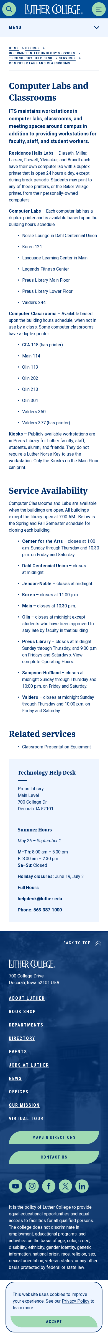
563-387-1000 (48, 910)
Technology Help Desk (30, 58)
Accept (54, 1321)
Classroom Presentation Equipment (56, 747)
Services (67, 58)
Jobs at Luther (29, 1065)
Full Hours (28, 887)
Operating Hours (57, 661)
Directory (22, 1038)
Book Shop (22, 1011)
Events (18, 1051)
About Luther (27, 998)
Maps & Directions (54, 1137)
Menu (15, 27)
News (15, 1078)
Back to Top (77, 943)
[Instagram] (32, 1186)
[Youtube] (15, 1186)
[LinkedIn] (82, 1186)
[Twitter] (65, 1186)
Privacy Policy (75, 1301)
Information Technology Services (42, 53)
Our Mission (24, 1105)
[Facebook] (48, 1186)
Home (14, 48)
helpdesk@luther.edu (40, 898)
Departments (26, 1025)
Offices (32, 48)
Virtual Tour (26, 1118)
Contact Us (54, 1157)
